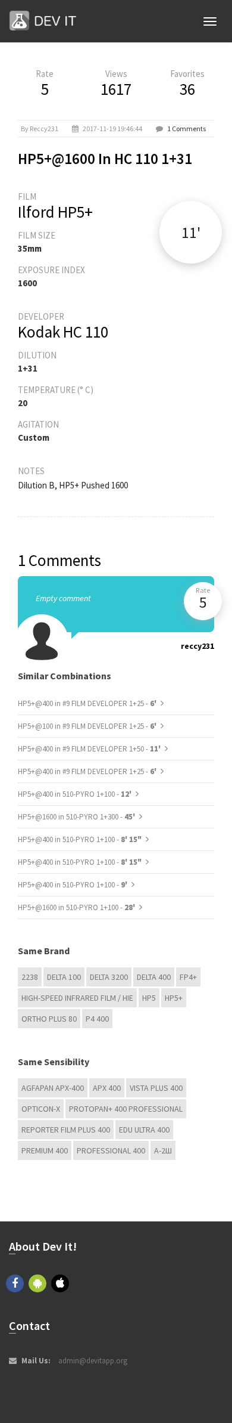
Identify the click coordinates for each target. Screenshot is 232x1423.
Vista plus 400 (156, 1087)
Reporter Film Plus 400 (65, 1129)
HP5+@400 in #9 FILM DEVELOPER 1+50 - (90, 749)
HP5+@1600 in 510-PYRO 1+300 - (77, 817)
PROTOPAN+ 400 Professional (126, 1108)
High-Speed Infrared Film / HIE (77, 997)
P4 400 (97, 1018)
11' (190, 232)
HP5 (149, 997)
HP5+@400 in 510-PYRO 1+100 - (75, 794)
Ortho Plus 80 (49, 1018)
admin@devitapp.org (92, 1361)
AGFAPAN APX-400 (52, 1087)
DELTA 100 (64, 977)
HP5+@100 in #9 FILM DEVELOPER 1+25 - (88, 726)
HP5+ (174, 997)
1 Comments (186, 128)
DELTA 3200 (109, 977)
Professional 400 (111, 1150)
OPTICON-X (40, 1108)
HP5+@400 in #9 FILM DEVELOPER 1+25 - (88, 703)
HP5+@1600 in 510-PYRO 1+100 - (77, 907)
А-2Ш (163, 1150)
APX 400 (107, 1087)
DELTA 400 (154, 977)
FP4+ (188, 977)
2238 (29, 977)
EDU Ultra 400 (144, 1129)
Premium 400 (44, 1150)
